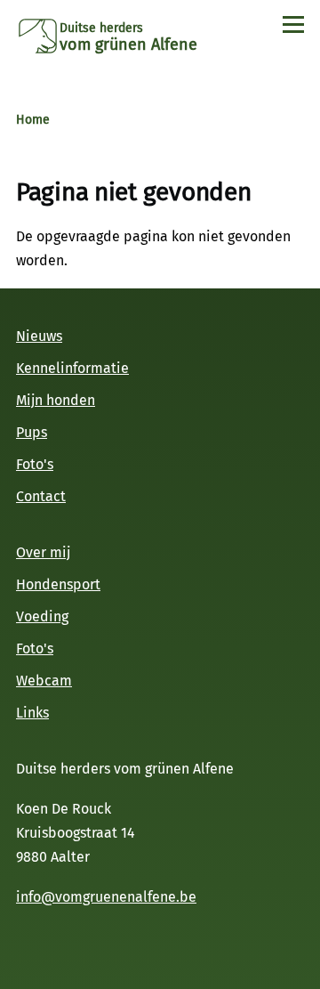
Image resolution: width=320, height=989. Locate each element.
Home (33, 119)
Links (32, 712)
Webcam (44, 680)
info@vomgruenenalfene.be (106, 896)
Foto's (34, 464)
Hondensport (58, 584)
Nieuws (39, 336)
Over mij (43, 552)
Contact (41, 496)
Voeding (42, 616)
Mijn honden (55, 400)
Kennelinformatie (72, 368)
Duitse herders (101, 28)
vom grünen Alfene (128, 44)
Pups (31, 432)
